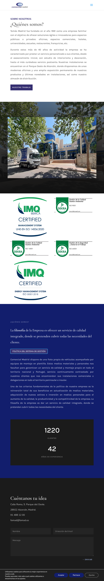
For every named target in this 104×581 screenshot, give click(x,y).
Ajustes (92, 575)
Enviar (88, 559)
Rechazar (76, 575)
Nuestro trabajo (21, 87)
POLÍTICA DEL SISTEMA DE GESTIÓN (29, 351)
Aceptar (61, 575)
